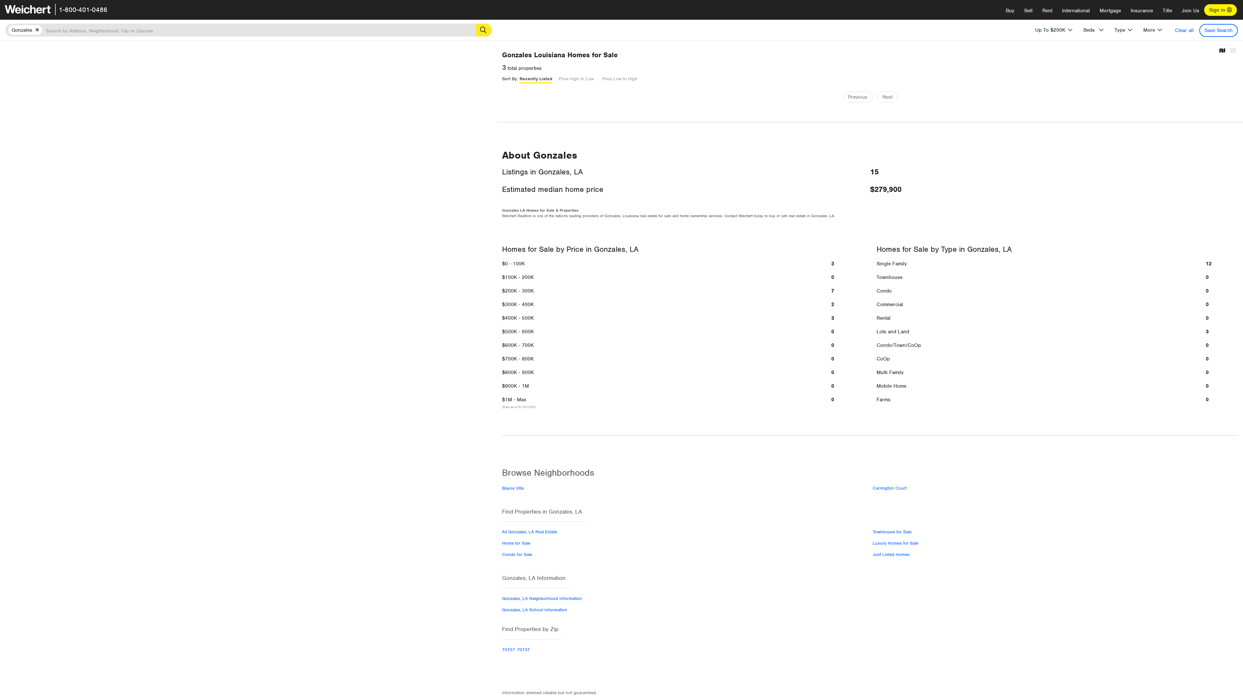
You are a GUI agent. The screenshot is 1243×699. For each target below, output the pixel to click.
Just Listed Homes (891, 554)
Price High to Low (576, 79)
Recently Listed (536, 79)
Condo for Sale (517, 554)
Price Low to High (619, 79)
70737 (523, 649)
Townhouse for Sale (892, 532)
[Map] (1222, 51)
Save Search (1218, 30)
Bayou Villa (513, 488)
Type (1119, 30)
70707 (508, 649)
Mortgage (1110, 10)
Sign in (1218, 10)
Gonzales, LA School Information (534, 610)
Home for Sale (516, 543)
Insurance (1142, 10)
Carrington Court (890, 488)
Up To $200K (1050, 30)
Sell (1028, 10)
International (1076, 10)
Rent (1047, 10)
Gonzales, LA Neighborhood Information (542, 598)
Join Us (1190, 10)
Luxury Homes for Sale (895, 543)
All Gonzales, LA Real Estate (529, 532)
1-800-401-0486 (83, 10)
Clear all (1184, 30)
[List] (1233, 51)
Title (1167, 10)
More (1149, 30)
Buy (1010, 10)
